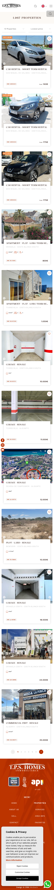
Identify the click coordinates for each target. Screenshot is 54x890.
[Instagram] (2, 445)
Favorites (40, 822)
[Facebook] (2, 440)
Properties (40, 803)
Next (49, 63)
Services (39, 809)
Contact (14, 822)
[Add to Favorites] (49, 38)
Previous (4, 63)
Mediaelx (34, 887)
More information (14, 860)
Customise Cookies (22, 872)
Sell (14, 816)
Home (14, 803)
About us (14, 809)
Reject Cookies (22, 866)
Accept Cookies (22, 878)
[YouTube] (2, 450)
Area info (40, 816)
